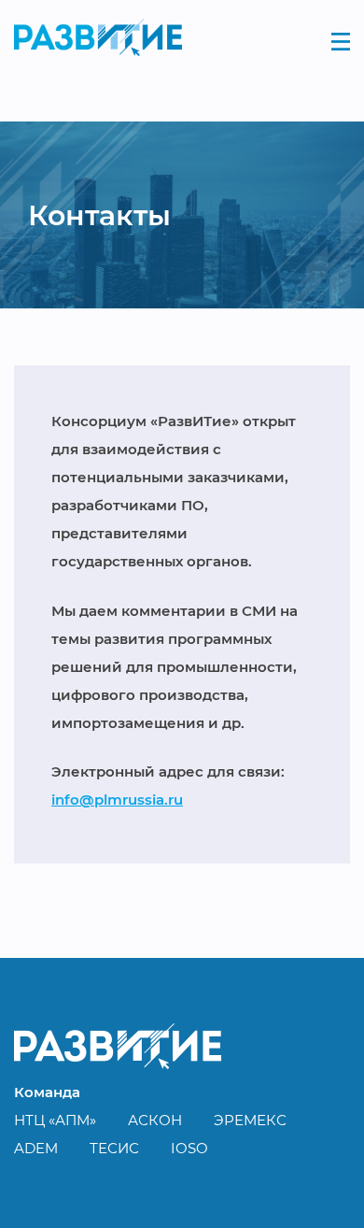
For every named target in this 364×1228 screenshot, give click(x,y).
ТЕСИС (114, 1148)
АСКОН (155, 1120)
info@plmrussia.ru (117, 799)
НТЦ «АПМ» (55, 1120)
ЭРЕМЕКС (250, 1120)
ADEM (36, 1148)
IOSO (189, 1148)
